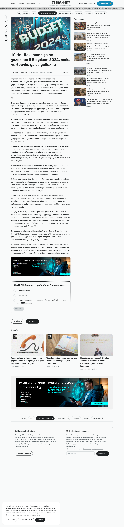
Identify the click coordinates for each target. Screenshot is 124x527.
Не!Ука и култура (65, 13)
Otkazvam (11, 520)
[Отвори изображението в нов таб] (40, 34)
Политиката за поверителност (93, 449)
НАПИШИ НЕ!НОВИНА (23, 453)
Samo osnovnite (26, 520)
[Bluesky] (6, 40)
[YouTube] (6, 36)
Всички (25, 13)
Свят (34, 13)
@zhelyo (49, 72)
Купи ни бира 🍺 (105, 3)
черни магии (36, 515)
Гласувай (18, 308)
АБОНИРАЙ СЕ (103, 453)
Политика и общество (48, 13)
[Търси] (38, 3)
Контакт (21, 3)
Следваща (31, 321)
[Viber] (6, 21)
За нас (13, 3)
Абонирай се (30, 3)
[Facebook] (6, 17)
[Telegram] (6, 26)
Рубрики (88, 13)
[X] (6, 31)
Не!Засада (78, 13)
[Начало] (19, 13)
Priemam (40, 520)
